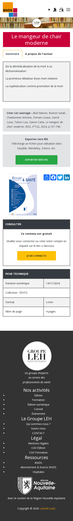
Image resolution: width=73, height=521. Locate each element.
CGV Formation (38, 452)
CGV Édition (38, 448)
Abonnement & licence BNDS (38, 467)
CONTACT (38, 433)
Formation (38, 400)
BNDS (38, 462)
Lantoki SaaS (47, 508)
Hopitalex (38, 472)
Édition (38, 395)
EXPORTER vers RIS (36, 159)
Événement (38, 413)
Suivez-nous (38, 428)
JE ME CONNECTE (36, 255)
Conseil (38, 409)
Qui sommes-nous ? (38, 424)
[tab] (12, 54)
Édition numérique (38, 404)
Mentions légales (38, 443)
